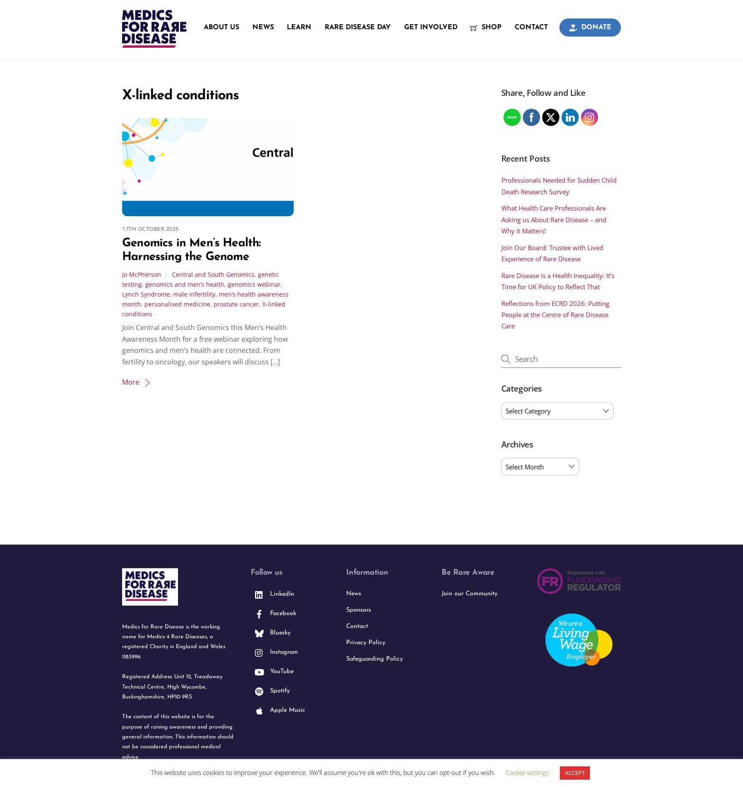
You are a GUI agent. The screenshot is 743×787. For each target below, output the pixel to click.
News (263, 27)
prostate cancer (236, 304)
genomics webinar (254, 284)
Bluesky (279, 633)
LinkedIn (281, 594)
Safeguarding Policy (374, 659)
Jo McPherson (141, 274)
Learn (299, 27)
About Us (221, 27)
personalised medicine (177, 304)
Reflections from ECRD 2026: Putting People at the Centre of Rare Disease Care (555, 315)
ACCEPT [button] (575, 773)
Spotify (279, 691)
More (130, 382)
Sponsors (358, 610)
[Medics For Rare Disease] (154, 43)
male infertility (194, 294)
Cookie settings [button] (527, 772)
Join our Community (469, 594)
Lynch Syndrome (146, 294)
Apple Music (286, 710)
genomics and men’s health (184, 284)
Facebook (282, 613)
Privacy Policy (365, 643)
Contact (531, 27)
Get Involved (430, 27)
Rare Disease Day (358, 27)
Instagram (283, 652)
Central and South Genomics (213, 274)
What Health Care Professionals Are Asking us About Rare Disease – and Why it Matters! (553, 219)
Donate (595, 27)
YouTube (281, 671)
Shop (490, 27)
